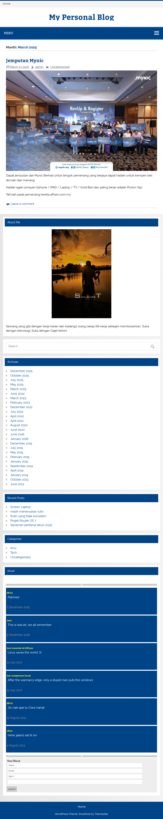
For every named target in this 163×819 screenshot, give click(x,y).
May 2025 (16, 384)
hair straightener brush (19, 675)
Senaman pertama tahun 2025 (31, 525)
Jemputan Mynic (25, 60)
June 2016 (17, 434)
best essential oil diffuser (20, 648)
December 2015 (21, 443)
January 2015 (19, 461)
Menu (8, 33)
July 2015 (16, 448)
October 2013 (19, 479)
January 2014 (19, 475)
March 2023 (18, 398)
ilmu (13, 548)
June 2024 (17, 393)
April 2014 (16, 470)
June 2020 (17, 430)
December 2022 (21, 407)
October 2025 (19, 375)
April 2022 (17, 416)
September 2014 (21, 466)
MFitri (10, 593)
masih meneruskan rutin (27, 511)
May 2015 (16, 452)
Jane (9, 620)
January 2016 (19, 439)
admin (39, 66)
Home (6, 3)
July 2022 (16, 411)
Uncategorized (60, 66)
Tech (13, 552)
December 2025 (21, 371)
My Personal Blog (81, 17)
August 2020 (19, 425)
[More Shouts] (81, 756)
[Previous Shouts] (81, 585)
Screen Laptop (20, 507)
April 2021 (16, 421)
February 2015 (19, 457)
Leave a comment (22, 203)
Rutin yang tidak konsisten (28, 516)
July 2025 (16, 380)
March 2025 (18, 389)
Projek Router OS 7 (23, 520)
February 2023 (20, 402)
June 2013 (17, 484)
